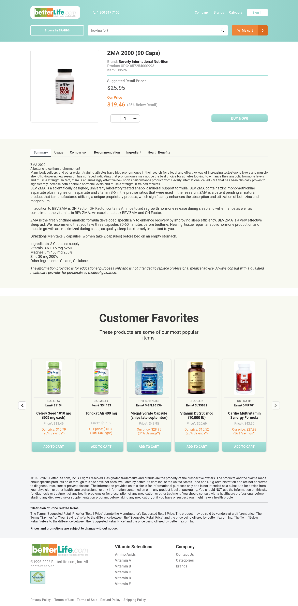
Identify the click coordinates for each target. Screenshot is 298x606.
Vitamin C (123, 572)
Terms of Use (64, 600)
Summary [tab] (41, 152)
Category (235, 12)
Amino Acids (125, 554)
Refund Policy (110, 600)
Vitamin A (123, 560)
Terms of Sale (87, 600)
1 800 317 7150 (108, 12)
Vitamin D (123, 578)
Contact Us (185, 554)
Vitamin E (123, 584)
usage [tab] (58, 152)
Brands (219, 12)
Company (202, 12)
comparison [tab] (79, 152)
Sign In (257, 12)
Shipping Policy (134, 600)
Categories (185, 560)
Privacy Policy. (40, 600)
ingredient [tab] (133, 152)
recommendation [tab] (107, 152)
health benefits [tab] (159, 152)
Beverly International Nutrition (143, 61)
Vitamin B (123, 566)
